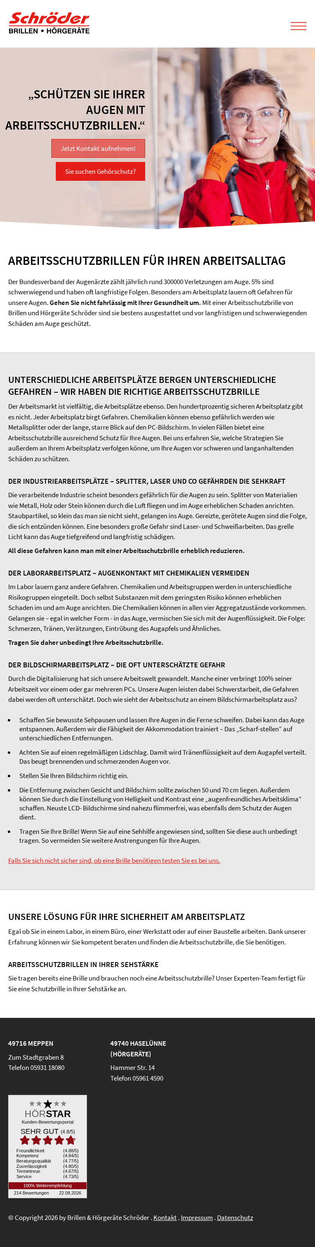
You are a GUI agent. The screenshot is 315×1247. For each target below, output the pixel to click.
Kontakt (165, 1217)
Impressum (197, 1217)
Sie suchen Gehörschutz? (100, 171)
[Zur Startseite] (49, 31)
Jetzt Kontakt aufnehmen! (98, 148)
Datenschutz (235, 1217)
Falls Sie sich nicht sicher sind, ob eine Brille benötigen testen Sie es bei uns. (114, 860)
